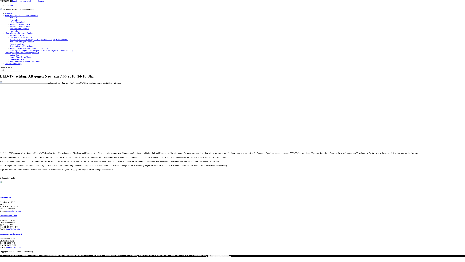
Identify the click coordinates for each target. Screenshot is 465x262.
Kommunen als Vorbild (18, 44)
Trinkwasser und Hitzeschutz (21, 37)
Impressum (9, 5)
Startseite (8, 13)
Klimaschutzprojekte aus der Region (19, 33)
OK (210, 256)
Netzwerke (14, 31)
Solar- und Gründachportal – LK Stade (24, 61)
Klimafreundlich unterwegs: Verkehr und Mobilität (29, 48)
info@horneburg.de (13, 247)
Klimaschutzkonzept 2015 (20, 24)
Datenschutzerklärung (13, 64)
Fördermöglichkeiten (18, 59)
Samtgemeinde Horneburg (11, 234)
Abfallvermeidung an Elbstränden (22, 42)
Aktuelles (13, 18)
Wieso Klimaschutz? (17, 22)
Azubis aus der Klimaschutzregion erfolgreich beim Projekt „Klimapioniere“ (39, 40)
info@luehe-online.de (14, 229)
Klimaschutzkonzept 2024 (20, 26)
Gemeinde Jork (6, 197)
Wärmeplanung (15, 20)
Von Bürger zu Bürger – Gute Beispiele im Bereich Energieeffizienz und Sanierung (41, 50)
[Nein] (230, 256)
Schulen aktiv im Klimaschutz (21, 46)
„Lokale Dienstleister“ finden (21, 57)
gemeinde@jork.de (13, 211)
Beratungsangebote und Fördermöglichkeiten (22, 53)
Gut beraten (14, 55)
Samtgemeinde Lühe (8, 216)
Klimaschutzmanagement (19, 29)
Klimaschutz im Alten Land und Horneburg (21, 16)
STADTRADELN (17, 35)
